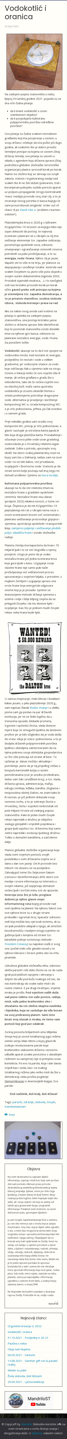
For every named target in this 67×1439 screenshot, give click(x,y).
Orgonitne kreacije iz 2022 (25, 1326)
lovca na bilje (50, 475)
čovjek (51, 1102)
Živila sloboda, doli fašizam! (25, 1376)
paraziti (17, 1102)
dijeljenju (37, 1433)
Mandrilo (26, 1424)
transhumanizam (15, 1106)
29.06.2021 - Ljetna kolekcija (26, 1382)
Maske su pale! (17, 1370)
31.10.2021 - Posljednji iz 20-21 (28, 1337)
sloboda (40, 1102)
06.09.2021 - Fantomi (21, 1355)
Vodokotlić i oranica (20, 1332)
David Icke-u (28, 210)
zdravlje (28, 1102)
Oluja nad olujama (19, 1349)
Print (11, 1115)
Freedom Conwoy (16, 944)
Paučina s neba (17, 1343)
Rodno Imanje (39, 707)
